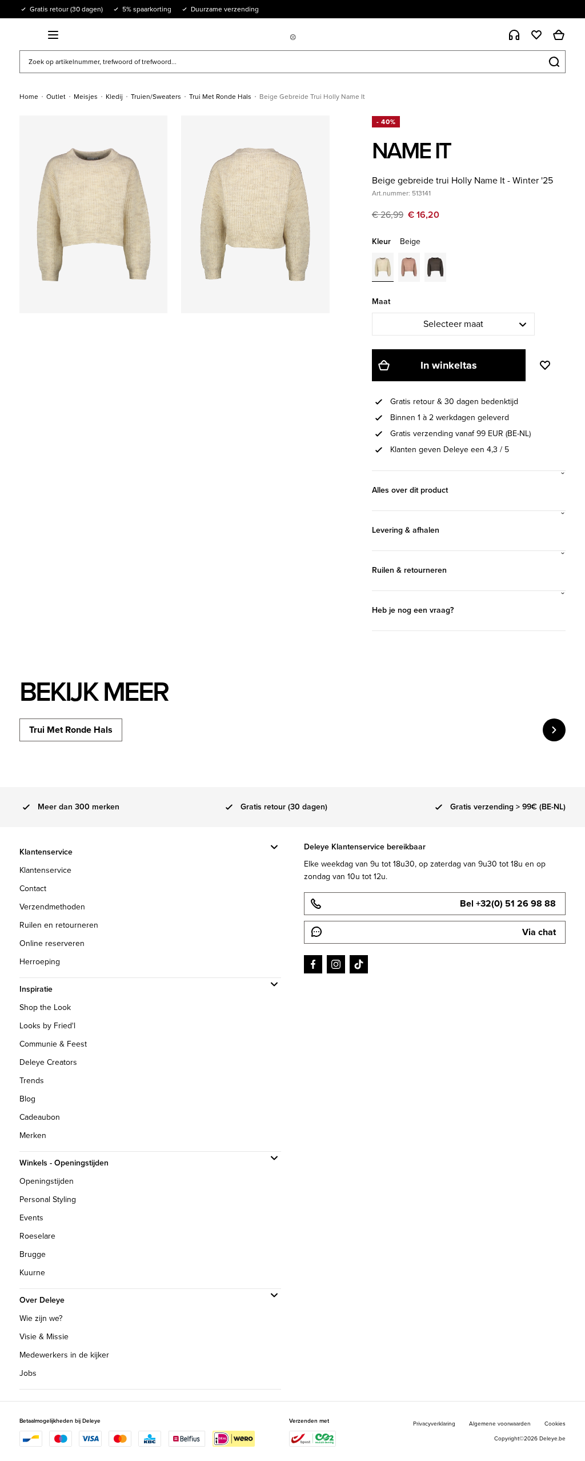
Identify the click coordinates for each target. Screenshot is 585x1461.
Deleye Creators (48, 1062)
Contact (32, 889)
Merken (32, 1135)
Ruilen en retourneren (58, 925)
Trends (31, 1081)
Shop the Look (45, 1007)
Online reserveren (52, 943)
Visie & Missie (44, 1337)
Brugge (32, 1254)
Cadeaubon (39, 1117)
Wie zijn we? (40, 1318)
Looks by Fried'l (47, 1026)
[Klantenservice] (514, 35)
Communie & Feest (53, 1044)
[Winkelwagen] (559, 35)
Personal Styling (47, 1199)
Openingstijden (46, 1181)
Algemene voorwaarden (500, 1423)
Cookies (555, 1423)
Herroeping (39, 962)
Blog (27, 1099)
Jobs (28, 1373)
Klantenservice (45, 870)
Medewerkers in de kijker (64, 1355)
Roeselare (37, 1236)
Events (31, 1218)
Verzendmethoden (52, 907)
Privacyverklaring (434, 1423)
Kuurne (32, 1273)
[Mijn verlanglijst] (536, 35)
